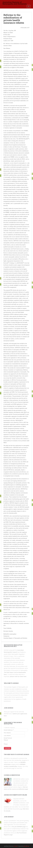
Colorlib (16, 846)
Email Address (9, 730)
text (6, 744)
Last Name (7, 735)
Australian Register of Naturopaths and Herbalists (15, 2)
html (6, 740)
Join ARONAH (7, 768)
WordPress (26, 846)
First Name (7, 733)
